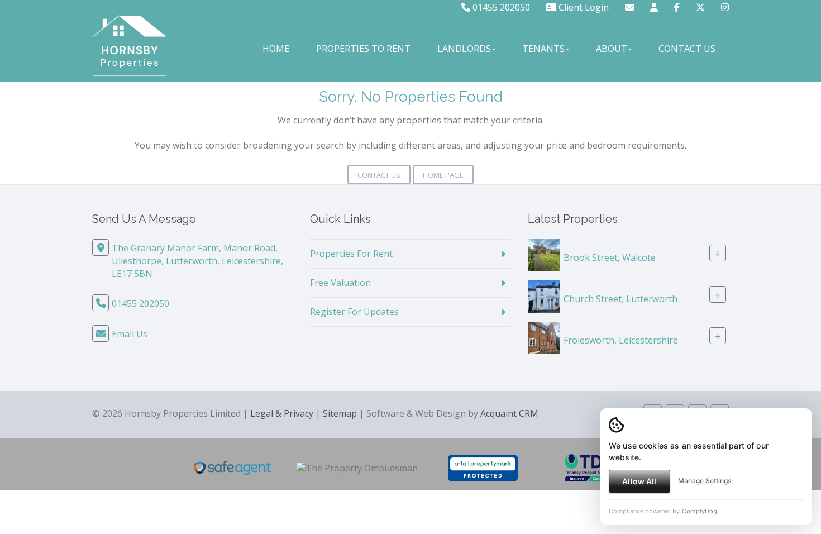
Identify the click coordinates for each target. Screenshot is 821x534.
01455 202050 (500, 7)
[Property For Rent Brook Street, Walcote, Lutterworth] (544, 254)
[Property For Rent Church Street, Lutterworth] (544, 295)
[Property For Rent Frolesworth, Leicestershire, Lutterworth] (544, 337)
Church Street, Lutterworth (620, 299)
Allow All (639, 481)
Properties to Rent (363, 48)
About (611, 48)
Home (275, 48)
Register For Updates (354, 312)
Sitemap (340, 413)
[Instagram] (725, 7)
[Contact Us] (654, 7)
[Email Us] (629, 7)
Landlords (464, 48)
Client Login (582, 7)
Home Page (443, 175)
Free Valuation (340, 282)
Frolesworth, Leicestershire (621, 340)
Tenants (543, 48)
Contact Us (686, 48)
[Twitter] (700, 7)
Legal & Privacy (281, 413)
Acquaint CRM (509, 413)
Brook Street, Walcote (610, 257)
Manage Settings (704, 480)
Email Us (129, 334)
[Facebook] (677, 7)
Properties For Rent (351, 253)
